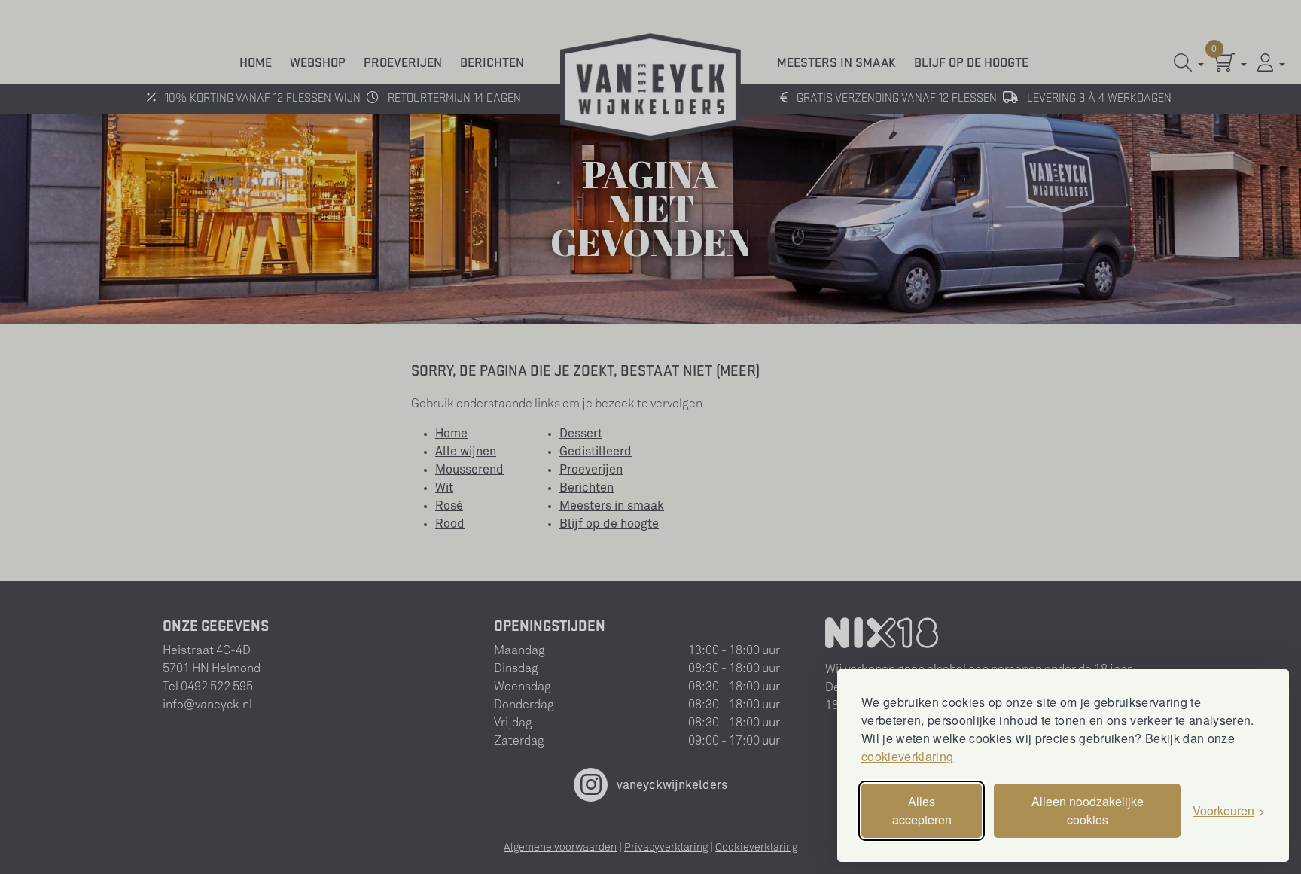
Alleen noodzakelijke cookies (1087, 810)
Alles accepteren (922, 810)
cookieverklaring (907, 756)
